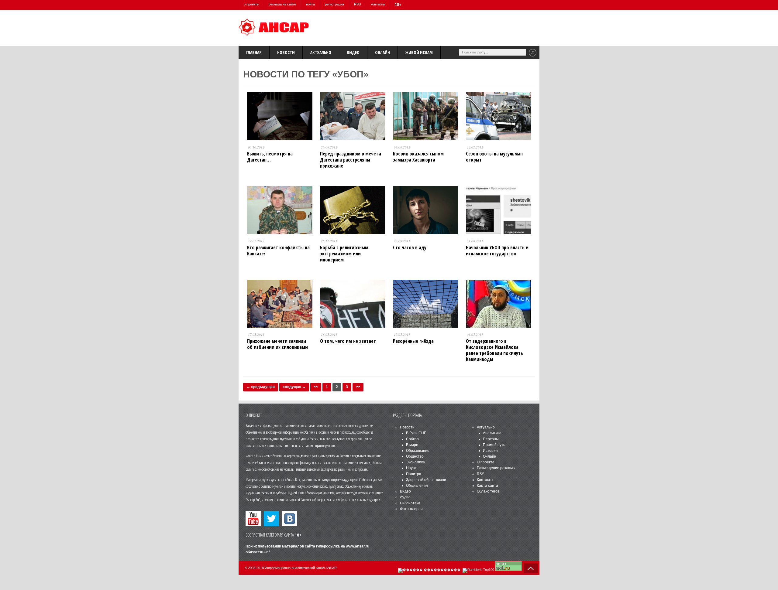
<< (316, 387)
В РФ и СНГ (416, 433)
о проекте (251, 4)
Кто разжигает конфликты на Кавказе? (278, 250)
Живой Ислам (419, 52)
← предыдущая (260, 387)
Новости (286, 52)
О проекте (485, 462)
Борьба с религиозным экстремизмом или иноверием (344, 253)
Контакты (485, 480)
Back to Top (531, 568)
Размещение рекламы (496, 468)
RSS (357, 4)
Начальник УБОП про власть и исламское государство (497, 250)
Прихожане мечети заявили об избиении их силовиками (277, 344)
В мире (412, 445)
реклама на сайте (282, 4)
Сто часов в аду (409, 247)
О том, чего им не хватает (348, 341)
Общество (415, 456)
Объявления (417, 485)
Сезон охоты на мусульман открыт (494, 156)
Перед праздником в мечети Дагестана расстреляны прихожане (350, 159)
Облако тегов (488, 491)
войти (310, 4)
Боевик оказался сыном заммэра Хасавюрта (418, 156)
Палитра (413, 474)
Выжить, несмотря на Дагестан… (270, 156)
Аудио (405, 497)
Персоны (491, 439)
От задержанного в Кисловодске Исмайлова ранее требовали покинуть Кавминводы (494, 350)
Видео (353, 52)
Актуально (320, 52)
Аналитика (492, 433)
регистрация (334, 4)
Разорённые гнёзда (413, 341)
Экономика (415, 462)
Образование (417, 450)
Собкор (412, 439)
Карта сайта (487, 485)
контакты (378, 4)
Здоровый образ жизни (426, 480)
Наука (411, 468)
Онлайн (382, 52)
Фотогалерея (411, 509)
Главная (254, 52)
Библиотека (410, 503)
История (490, 450)
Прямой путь (494, 445)
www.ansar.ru (357, 546)
